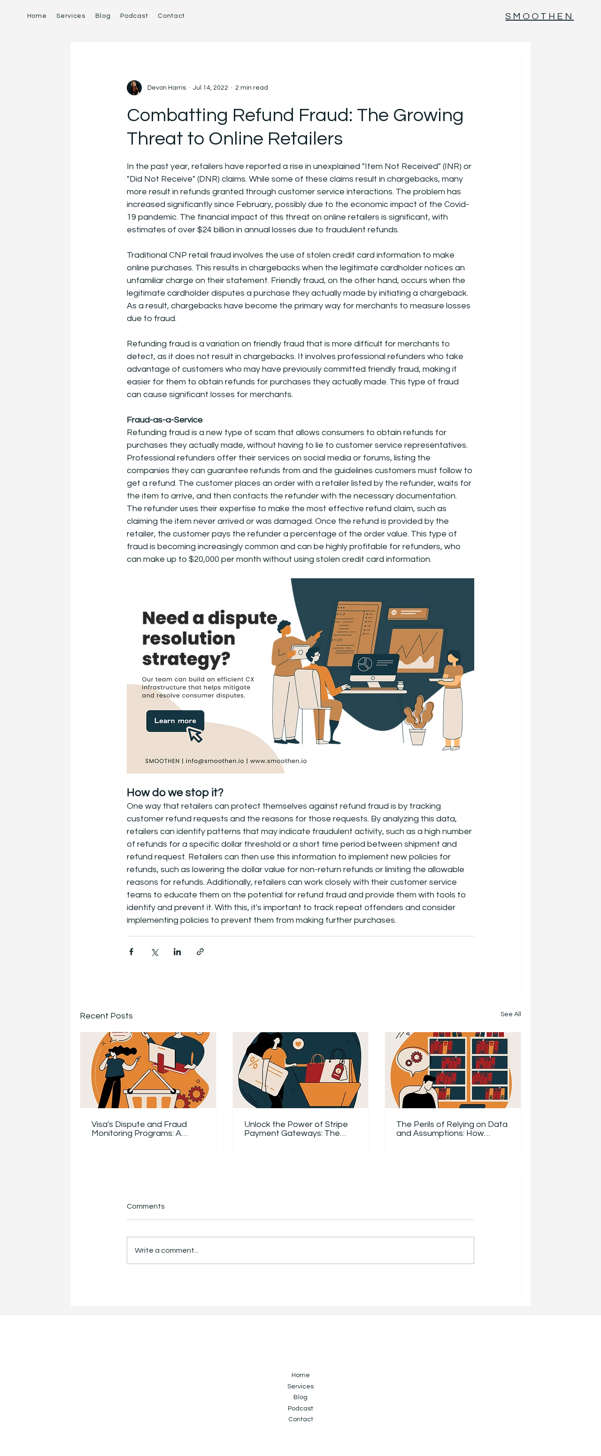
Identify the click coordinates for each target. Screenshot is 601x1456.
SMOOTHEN (539, 16)
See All (511, 1014)
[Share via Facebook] (131, 951)
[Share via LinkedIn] (177, 951)
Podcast (300, 1408)
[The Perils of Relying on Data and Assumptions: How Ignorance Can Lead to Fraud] (453, 1070)
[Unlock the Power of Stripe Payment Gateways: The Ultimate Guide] (301, 1070)
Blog (300, 1397)
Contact (300, 1419)
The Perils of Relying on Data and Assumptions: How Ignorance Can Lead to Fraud (452, 1129)
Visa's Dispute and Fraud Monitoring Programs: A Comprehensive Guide (139, 1129)
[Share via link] (200, 951)
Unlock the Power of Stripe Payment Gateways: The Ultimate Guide (296, 1129)
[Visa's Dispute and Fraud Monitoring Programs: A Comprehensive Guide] (148, 1070)
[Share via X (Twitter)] (154, 951)
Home (301, 1375)
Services (300, 1386)
